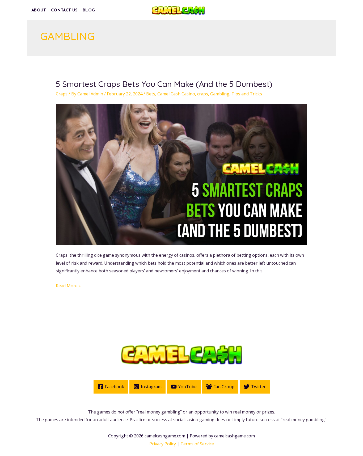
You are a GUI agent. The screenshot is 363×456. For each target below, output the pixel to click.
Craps (61, 94)
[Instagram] (303, 10)
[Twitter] (291, 10)
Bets (150, 94)
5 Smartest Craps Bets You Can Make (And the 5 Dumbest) (164, 84)
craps (202, 94)
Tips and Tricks (246, 94)
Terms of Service (197, 444)
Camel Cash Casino (176, 94)
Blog (89, 10)
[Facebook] (279, 10)
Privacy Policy (162, 444)
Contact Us (64, 10)
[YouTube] (315, 10)
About (38, 10)
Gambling (219, 94)
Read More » (68, 286)
